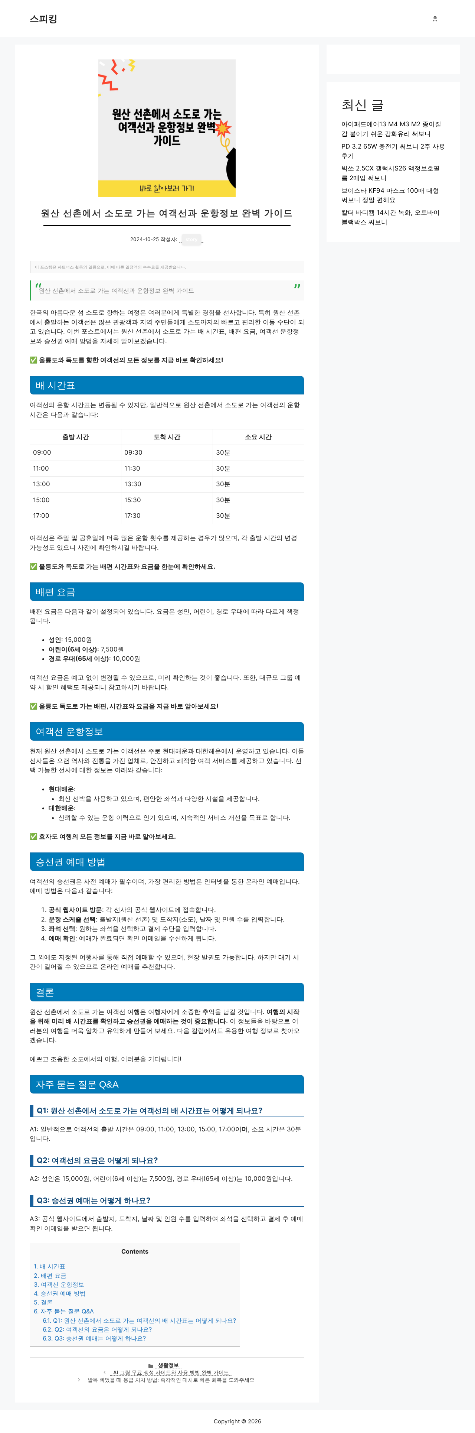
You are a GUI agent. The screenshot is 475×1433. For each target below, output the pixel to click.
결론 (43, 1302)
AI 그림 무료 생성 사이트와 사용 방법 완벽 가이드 (171, 1372)
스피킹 (44, 18)
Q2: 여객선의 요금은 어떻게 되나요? (97, 1329)
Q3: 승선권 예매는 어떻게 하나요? (94, 1338)
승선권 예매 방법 (60, 1293)
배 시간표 (49, 1266)
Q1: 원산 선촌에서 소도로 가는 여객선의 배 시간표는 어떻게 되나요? (139, 1320)
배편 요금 (50, 1275)
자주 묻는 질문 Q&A (64, 1311)
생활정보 (168, 1365)
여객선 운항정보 (59, 1284)
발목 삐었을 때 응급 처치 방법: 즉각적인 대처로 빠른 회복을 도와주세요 (171, 1380)
